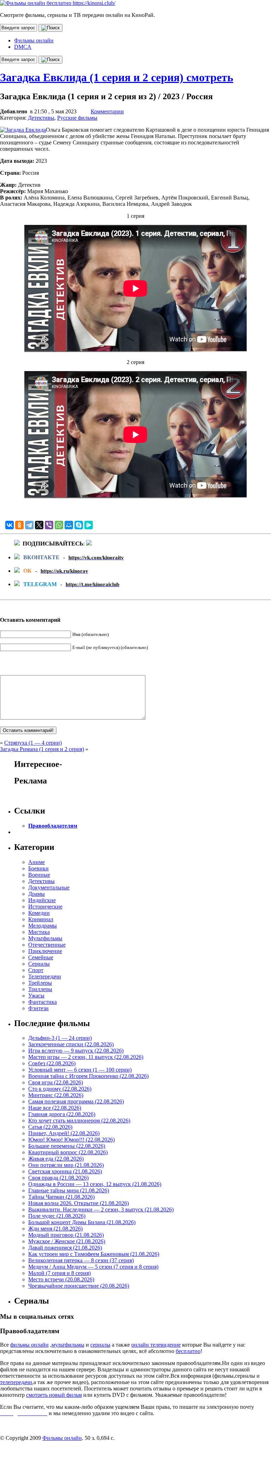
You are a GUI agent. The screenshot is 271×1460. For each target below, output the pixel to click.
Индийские (42, 900)
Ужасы (36, 996)
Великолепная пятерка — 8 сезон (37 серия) (81, 1260)
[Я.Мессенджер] (88, 525)
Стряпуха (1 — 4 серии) (33, 743)
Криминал (40, 919)
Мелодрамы (42, 926)
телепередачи (16, 1382)
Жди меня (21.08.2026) (55, 1229)
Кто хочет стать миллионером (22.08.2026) (79, 1121)
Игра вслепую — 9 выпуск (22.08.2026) (76, 1051)
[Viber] (49, 525)
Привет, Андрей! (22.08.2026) (64, 1133)
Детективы (41, 118)
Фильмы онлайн (34, 40)
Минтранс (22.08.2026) (55, 1095)
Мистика (39, 932)
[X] (39, 525)
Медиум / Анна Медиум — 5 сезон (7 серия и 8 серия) (93, 1267)
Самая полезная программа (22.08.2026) (76, 1101)
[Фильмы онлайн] (57, 3)
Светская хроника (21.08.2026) (65, 1171)
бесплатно (188, 1351)
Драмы (36, 894)
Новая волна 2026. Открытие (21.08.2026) (78, 1203)
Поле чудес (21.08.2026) (56, 1216)
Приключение (45, 951)
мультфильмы (68, 1345)
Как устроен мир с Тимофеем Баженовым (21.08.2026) (93, 1254)
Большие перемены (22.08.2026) (66, 1146)
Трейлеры (40, 983)
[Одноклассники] (19, 525)
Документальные (49, 887)
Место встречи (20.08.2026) (61, 1279)
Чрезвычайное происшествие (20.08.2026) (78, 1286)
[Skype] (78, 525)
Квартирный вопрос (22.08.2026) (68, 1152)
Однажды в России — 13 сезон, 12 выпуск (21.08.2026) (94, 1184)
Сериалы (39, 964)
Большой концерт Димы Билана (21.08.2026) (82, 1222)
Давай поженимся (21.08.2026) (65, 1248)
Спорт (35, 970)
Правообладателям (52, 826)
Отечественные (47, 945)
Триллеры (40, 989)
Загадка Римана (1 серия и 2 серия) (42, 749)
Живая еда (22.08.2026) (56, 1159)
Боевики (38, 868)
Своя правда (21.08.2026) (58, 1178)
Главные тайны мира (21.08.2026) (68, 1190)
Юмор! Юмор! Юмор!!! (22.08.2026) (71, 1140)
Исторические (45, 907)
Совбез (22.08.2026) (52, 1063)
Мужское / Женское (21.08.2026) (66, 1241)
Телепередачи (44, 976)
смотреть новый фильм (54, 1395)
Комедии (39, 913)
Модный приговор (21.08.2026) (66, 1235)
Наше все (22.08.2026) (54, 1108)
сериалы (100, 1345)
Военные (39, 875)
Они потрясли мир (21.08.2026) (66, 1165)
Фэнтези (38, 1008)
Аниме (36, 862)
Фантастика (42, 1002)
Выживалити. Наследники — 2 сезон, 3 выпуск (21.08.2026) (101, 1209)
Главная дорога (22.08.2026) (61, 1114)
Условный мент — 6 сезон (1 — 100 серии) (80, 1070)
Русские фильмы (77, 118)
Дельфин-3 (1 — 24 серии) (60, 1038)
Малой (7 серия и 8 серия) (59, 1273)
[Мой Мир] (69, 525)
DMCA (22, 47)
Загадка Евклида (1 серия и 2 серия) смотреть (116, 77)
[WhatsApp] (59, 525)
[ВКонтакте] (9, 525)
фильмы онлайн (29, 1345)
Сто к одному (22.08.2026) (59, 1089)
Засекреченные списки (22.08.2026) (71, 1044)
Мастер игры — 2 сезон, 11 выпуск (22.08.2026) (85, 1057)
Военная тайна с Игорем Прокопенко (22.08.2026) (88, 1076)
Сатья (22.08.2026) (50, 1127)
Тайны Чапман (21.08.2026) (61, 1197)
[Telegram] (29, 525)
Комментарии (107, 111)
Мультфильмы (45, 938)
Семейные (40, 957)
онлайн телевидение (156, 1345)
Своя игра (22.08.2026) (55, 1082)
